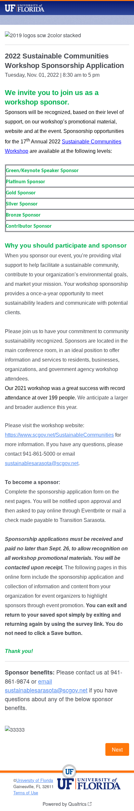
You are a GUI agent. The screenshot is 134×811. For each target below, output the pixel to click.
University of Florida (34, 780)
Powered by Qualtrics (65, 804)
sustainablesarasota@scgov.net (41, 463)
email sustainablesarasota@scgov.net (46, 685)
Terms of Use (25, 792)
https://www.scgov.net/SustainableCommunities (59, 435)
